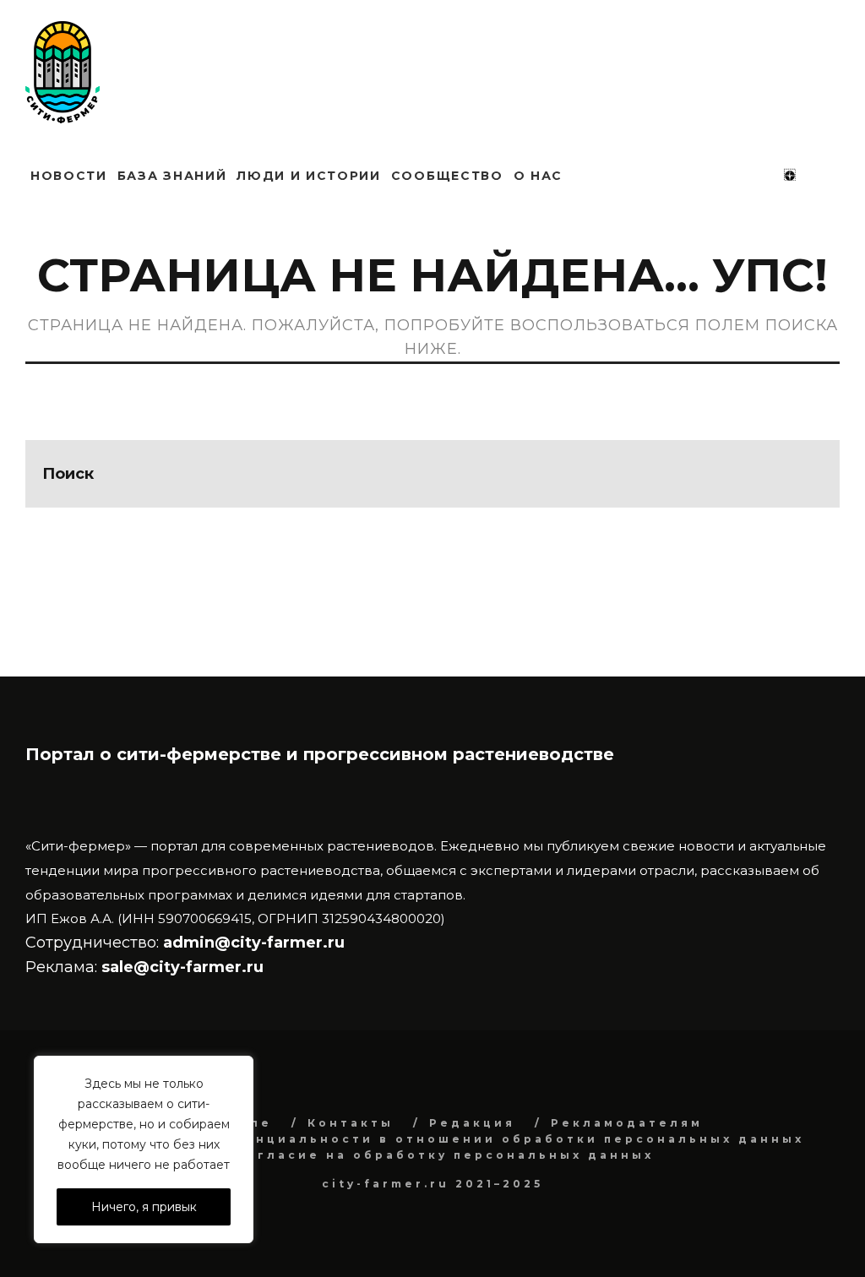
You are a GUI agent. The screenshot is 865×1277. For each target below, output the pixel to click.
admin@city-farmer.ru (252, 942)
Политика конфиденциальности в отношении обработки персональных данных (444, 1139)
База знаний (171, 175)
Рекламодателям (627, 1123)
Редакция (472, 1123)
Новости (68, 175)
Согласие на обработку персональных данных (445, 1155)
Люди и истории (309, 175)
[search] (806, 474)
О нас (538, 175)
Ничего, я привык (144, 1207)
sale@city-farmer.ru (182, 967)
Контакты (350, 1123)
